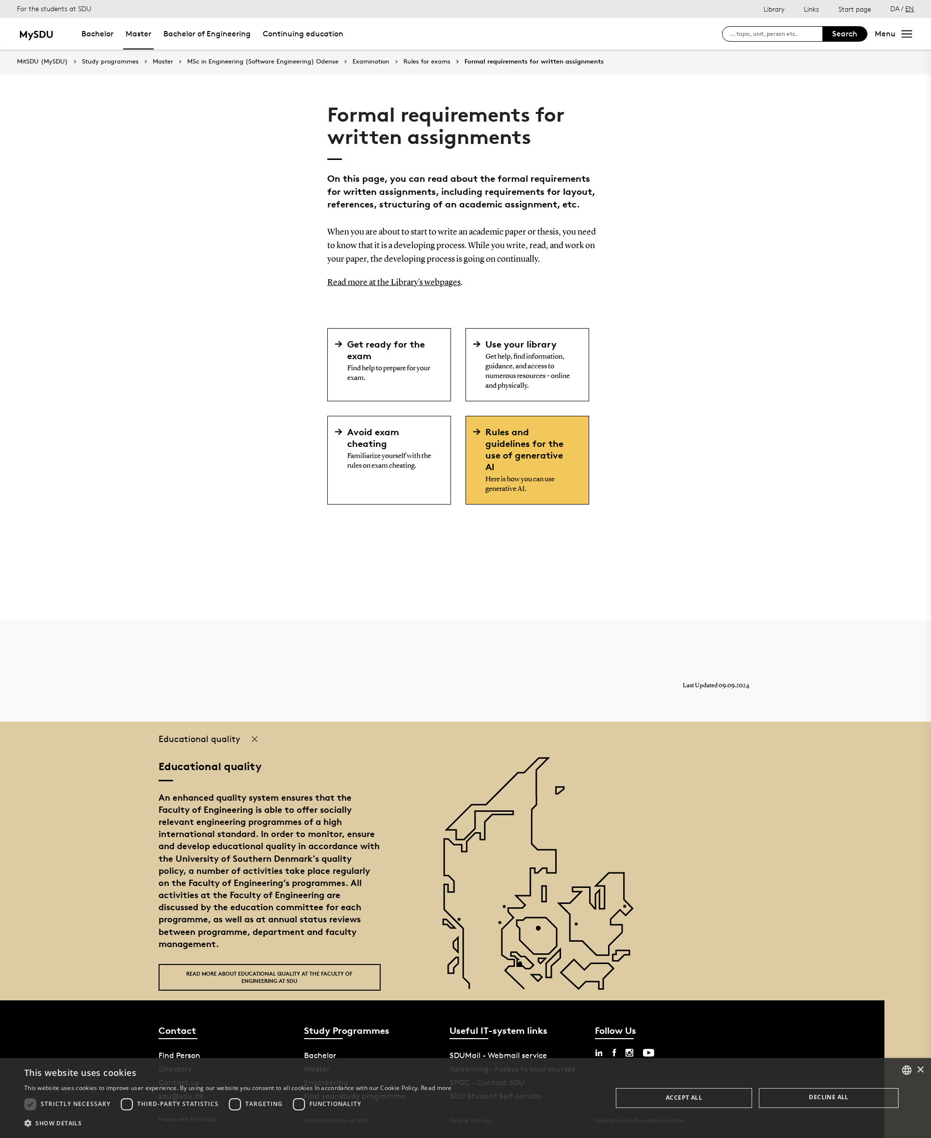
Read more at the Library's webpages (394, 282)
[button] (238, 1123)
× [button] (920, 1070)
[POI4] (542, 932)
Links (811, 9)
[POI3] (523, 968)
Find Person (179, 1055)
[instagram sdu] (629, 1053)
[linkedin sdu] (599, 1053)
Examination (371, 61)
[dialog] (465, 1098)
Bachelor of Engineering (207, 33)
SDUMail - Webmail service (498, 1055)
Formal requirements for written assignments (534, 61)
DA (894, 8)
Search (844, 33)
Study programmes (110, 61)
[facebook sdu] (614, 1053)
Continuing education (303, 33)
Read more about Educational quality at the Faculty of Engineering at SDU (269, 977)
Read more (436, 1088)
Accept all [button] (684, 1097)
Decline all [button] (828, 1097)
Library (774, 9)
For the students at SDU (54, 8)
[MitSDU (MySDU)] (37, 34)
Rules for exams (426, 61)
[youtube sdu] (648, 1053)
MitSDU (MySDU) (42, 61)
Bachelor (97, 33)
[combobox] (907, 1070)
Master (138, 33)
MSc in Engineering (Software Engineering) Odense (262, 61)
